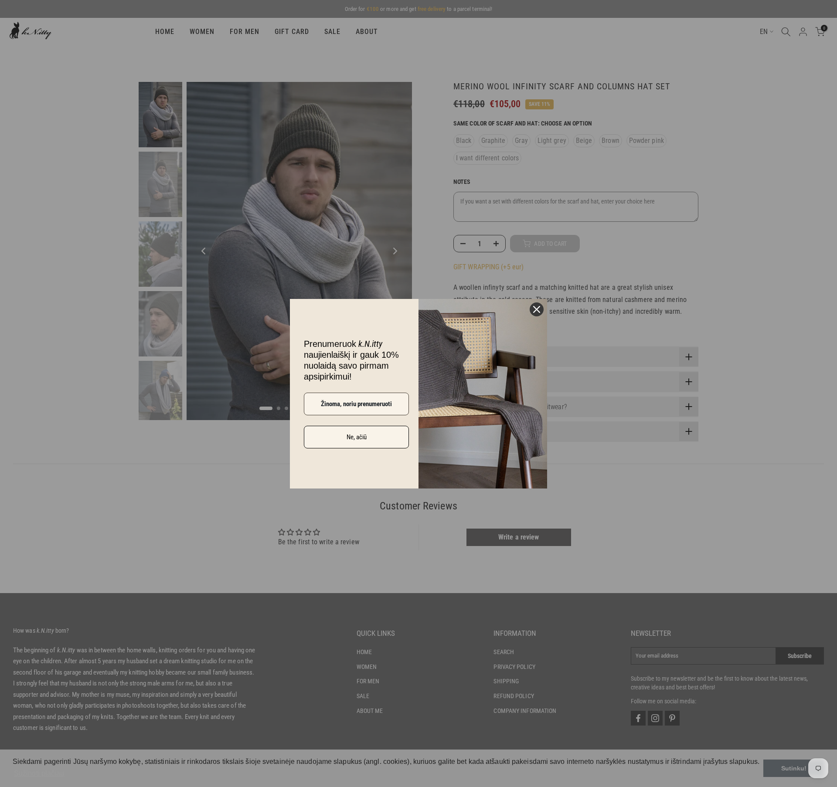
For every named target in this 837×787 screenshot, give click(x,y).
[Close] (536, 309)
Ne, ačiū (357, 437)
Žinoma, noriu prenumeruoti (356, 404)
